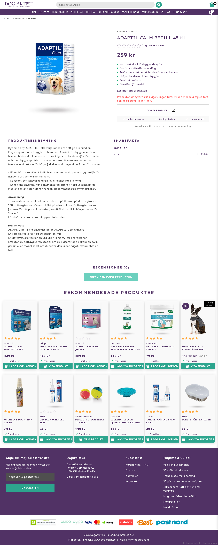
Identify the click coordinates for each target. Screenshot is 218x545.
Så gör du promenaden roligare (182, 481)
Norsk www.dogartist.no (135, 539)
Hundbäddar (171, 507)
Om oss (130, 470)
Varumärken (18, 18)
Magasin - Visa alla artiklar (180, 496)
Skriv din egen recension (111, 277)
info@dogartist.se (87, 476)
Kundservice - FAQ (137, 464)
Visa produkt (58, 366)
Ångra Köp (132, 481)
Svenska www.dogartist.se (99, 539)
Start (7, 18)
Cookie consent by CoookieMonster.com (200, 543)
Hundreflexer (171, 501)
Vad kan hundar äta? (176, 464)
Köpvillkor (132, 475)
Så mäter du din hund (176, 470)
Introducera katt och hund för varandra (181, 488)
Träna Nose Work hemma (179, 475)
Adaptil (31, 18)
